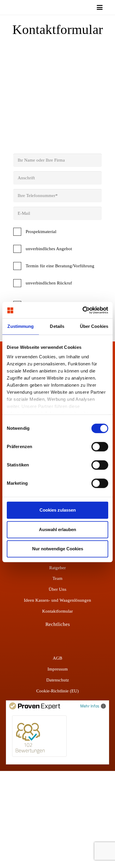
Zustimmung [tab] (20, 326)
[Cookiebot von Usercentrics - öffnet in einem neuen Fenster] (82, 310)
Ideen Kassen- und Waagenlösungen (57, 600)
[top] (51, 7)
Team (57, 578)
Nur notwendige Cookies (57, 548)
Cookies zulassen (58, 509)
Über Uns (57, 589)
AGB (57, 658)
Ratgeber (57, 567)
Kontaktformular (57, 611)
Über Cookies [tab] (94, 326)
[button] (99, 7)
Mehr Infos (89, 706)
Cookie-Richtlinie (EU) (57, 691)
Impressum (57, 669)
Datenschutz (57, 680)
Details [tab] (57, 326)
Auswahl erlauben (57, 529)
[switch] (99, 446)
